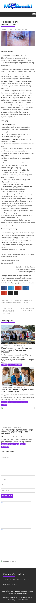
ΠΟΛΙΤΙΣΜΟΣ (5, 447)
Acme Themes (23, 600)
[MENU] (34, 14)
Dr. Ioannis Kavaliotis (21, 29)
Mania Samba (18, 345)
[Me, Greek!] (3, 13)
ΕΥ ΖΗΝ (10, 300)
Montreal (4, 300)
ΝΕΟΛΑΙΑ (4, 404)
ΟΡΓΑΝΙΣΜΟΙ (18, 364)
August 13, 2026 (7, 387)
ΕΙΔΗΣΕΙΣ (10, 364)
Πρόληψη (25, 302)
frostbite (17, 300)
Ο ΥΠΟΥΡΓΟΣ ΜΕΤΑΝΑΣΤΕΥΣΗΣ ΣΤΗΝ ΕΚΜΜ (8, 311)
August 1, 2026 (6, 427)
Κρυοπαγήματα (17, 302)
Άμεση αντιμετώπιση (27, 300)
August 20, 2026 (7, 345)
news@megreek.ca (9, 584)
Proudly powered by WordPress (14, 597)
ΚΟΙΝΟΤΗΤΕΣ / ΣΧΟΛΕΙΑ (21, 402)
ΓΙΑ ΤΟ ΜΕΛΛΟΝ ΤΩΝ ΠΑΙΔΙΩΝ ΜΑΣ (27, 310)
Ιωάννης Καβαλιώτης (6, 302)
